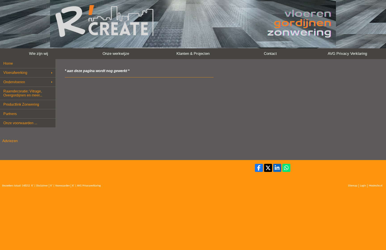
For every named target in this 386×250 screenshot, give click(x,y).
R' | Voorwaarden (60, 185)
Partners (10, 114)
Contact (270, 53)
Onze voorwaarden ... (20, 123)
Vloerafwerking (15, 73)
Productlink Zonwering (21, 104)
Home (8, 63)
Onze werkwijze (116, 53)
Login (363, 185)
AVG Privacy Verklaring (347, 53)
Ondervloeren (14, 82)
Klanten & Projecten (193, 53)
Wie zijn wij (38, 53)
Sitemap (352, 185)
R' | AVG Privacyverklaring (86, 185)
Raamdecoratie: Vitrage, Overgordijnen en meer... (22, 93)
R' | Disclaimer (39, 185)
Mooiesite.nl (375, 185)
